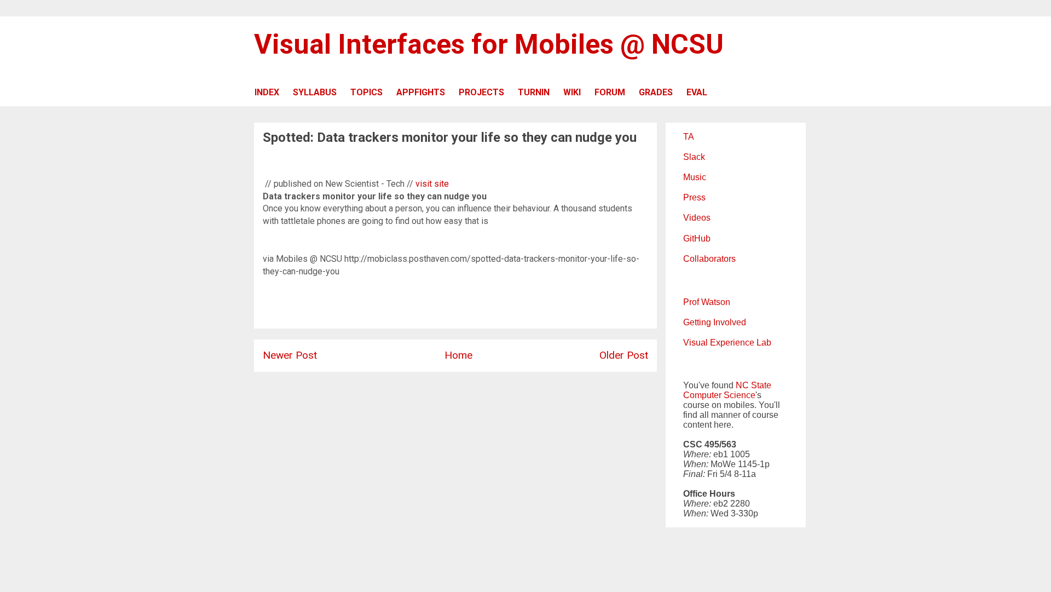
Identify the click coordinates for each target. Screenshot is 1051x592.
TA (688, 136)
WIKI (572, 92)
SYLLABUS (315, 92)
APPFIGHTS (420, 92)
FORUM (609, 92)
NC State (753, 385)
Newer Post (290, 355)
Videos (697, 217)
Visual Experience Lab (727, 342)
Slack (694, 157)
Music (694, 177)
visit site (432, 184)
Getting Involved (714, 322)
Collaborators (709, 258)
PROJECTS (481, 92)
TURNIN (534, 92)
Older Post (623, 355)
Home (458, 355)
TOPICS (366, 92)
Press (694, 197)
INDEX (267, 92)
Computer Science (719, 395)
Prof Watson (706, 302)
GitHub (697, 238)
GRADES (656, 92)
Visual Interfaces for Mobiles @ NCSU (489, 44)
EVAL (696, 92)
